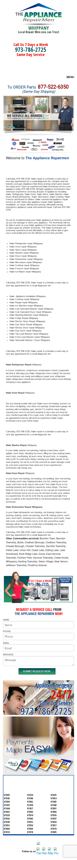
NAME (6, 619)
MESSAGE (8, 654)
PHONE (7, 631)
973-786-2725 (30, 49)
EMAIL (6, 642)
